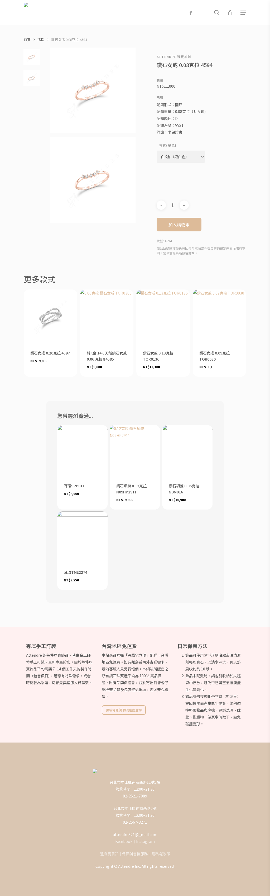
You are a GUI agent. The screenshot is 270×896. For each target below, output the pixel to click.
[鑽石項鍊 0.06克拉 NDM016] (187, 450)
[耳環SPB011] (82, 450)
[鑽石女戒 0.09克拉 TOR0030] (219, 316)
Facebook (123, 841)
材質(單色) (167, 145)
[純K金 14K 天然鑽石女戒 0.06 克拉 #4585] (107, 316)
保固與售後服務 (135, 853)
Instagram (145, 841)
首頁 (27, 39)
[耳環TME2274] (82, 536)
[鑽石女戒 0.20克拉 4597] (50, 316)
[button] (243, 12)
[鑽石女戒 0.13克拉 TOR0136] (163, 316)
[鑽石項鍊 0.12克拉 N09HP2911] (135, 450)
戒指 (40, 39)
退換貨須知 (109, 853)
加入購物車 (179, 224)
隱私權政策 (161, 853)
